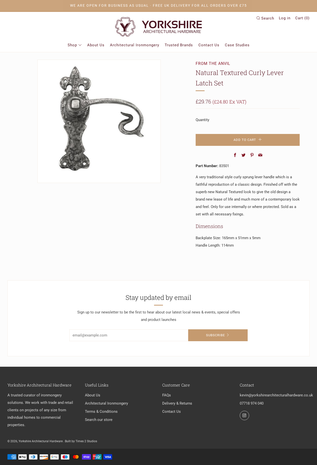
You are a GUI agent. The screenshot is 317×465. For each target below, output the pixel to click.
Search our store (98, 419)
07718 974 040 (252, 403)
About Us (96, 45)
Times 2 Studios (86, 441)
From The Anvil (213, 63)
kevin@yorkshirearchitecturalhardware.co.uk (276, 395)
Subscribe (215, 335)
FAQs (166, 395)
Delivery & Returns (177, 403)
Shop (72, 45)
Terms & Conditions (101, 411)
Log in (285, 18)
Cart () (302, 18)
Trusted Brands (179, 45)
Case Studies (237, 45)
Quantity (202, 120)
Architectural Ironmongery (134, 45)
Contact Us (208, 45)
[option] (99, 121)
